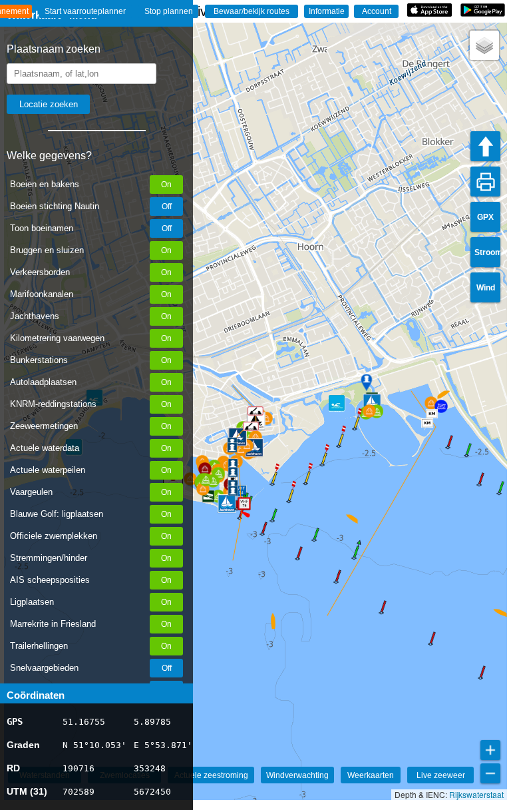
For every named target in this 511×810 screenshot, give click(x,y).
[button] (237, 509)
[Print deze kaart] (485, 182)
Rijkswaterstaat (476, 794)
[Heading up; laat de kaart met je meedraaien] (485, 146)
